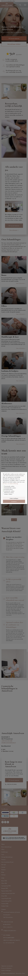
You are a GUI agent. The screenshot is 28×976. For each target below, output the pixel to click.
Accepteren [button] (14, 501)
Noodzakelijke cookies (10, 487)
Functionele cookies (9, 486)
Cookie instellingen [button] (14, 498)
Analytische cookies (9, 491)
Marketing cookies (9, 492)
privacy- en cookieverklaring (10, 483)
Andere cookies (8, 494)
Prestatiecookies (8, 489)
